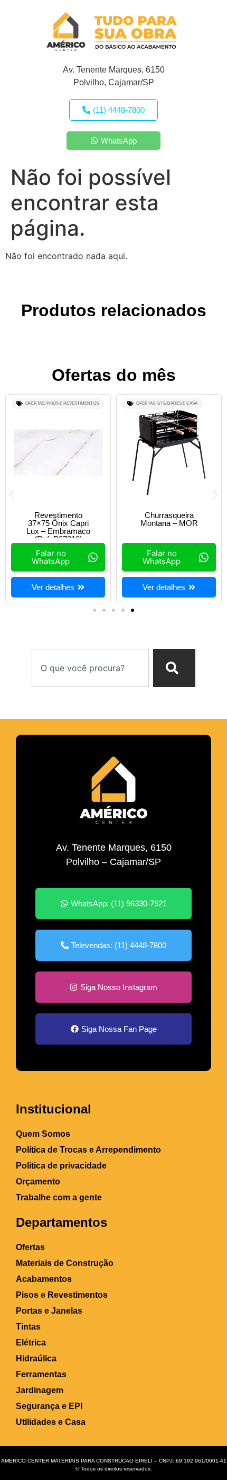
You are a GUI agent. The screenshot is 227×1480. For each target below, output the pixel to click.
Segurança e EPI (49, 1406)
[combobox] (90, 668)
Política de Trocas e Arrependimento (88, 1149)
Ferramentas (41, 1374)
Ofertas (34, 403)
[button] (11, 495)
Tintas (28, 1326)
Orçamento (38, 1181)
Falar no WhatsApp (51, 557)
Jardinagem (39, 1390)
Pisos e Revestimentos (72, 403)
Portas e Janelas (49, 1310)
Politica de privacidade (61, 1165)
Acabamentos (44, 1278)
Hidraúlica (36, 1358)
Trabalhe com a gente (59, 1197)
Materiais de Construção (65, 1263)
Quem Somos (43, 1133)
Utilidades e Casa (177, 403)
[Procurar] (174, 668)
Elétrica (31, 1342)
